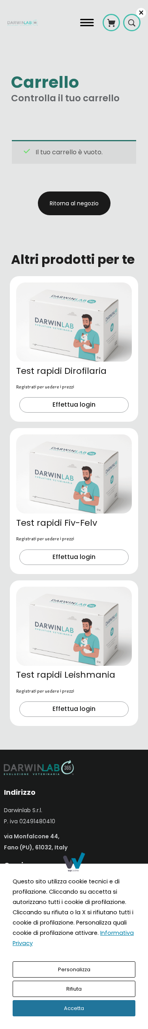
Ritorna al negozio (74, 203)
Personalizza (74, 969)
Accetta (74, 1008)
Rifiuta (74, 988)
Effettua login (74, 404)
